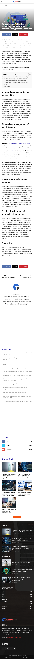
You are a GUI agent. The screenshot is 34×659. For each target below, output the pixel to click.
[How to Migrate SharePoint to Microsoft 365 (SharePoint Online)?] (9, 502)
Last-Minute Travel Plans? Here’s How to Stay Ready (14, 392)
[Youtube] (14, 648)
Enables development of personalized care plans (16, 83)
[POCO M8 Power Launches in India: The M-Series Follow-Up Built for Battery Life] (9, 467)
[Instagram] (7, 648)
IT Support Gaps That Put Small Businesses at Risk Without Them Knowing (8, 494)
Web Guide (20, 490)
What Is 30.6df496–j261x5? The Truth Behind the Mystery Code (17, 375)
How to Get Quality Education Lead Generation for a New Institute (17, 401)
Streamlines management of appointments (16, 78)
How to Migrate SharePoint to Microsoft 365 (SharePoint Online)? (17, 371)
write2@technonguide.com (14, 637)
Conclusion (7, 86)
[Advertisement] (17, 331)
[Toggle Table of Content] (29, 74)
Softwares (7, 5)
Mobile (3, 471)
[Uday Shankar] (17, 287)
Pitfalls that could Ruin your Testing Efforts (19, 143)
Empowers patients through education (15, 80)
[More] (30, 34)
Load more (16, 517)
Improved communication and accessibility (15, 77)
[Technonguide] (17, 1)
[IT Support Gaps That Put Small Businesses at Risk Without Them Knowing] (9, 485)
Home (3, 5)
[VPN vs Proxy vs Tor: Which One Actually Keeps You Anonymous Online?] (6, 571)
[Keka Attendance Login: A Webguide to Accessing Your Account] (25, 485)
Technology (20, 471)
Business (4, 490)
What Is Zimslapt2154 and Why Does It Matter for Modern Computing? (24, 476)
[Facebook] (3, 648)
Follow (30, 445)
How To (3, 507)
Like (31, 441)
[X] (10, 648)
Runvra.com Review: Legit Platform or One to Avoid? (14, 384)
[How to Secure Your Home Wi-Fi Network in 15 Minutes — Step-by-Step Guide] (6, 562)
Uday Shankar (17, 294)
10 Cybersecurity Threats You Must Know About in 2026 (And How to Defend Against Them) (22, 579)
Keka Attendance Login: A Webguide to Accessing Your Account (17, 368)
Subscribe (30, 449)
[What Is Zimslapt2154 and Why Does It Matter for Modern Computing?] (25, 467)
